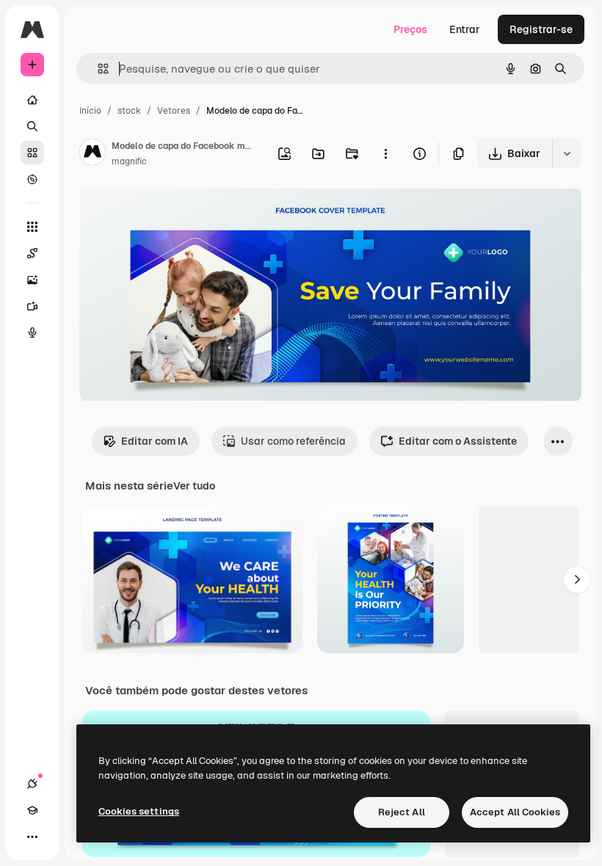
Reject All (401, 812)
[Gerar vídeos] (32, 306)
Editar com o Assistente (458, 441)
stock (129, 111)
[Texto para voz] (32, 332)
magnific (129, 161)
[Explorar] (32, 179)
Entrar (464, 29)
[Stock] (32, 152)
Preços (410, 29)
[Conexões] (32, 784)
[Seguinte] (577, 579)
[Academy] (32, 810)
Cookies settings (138, 811)
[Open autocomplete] (97, 68)
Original (173, 212)
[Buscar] (32, 126)
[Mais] (32, 836)
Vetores (173, 111)
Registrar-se (541, 29)
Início (90, 111)
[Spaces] (32, 253)
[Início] (32, 100)
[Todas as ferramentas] (32, 227)
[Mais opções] (385, 153)
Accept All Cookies (515, 812)
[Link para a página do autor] (92, 154)
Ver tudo (194, 485)
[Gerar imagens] (32, 279)
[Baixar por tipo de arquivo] (566, 153)
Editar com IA (154, 441)
